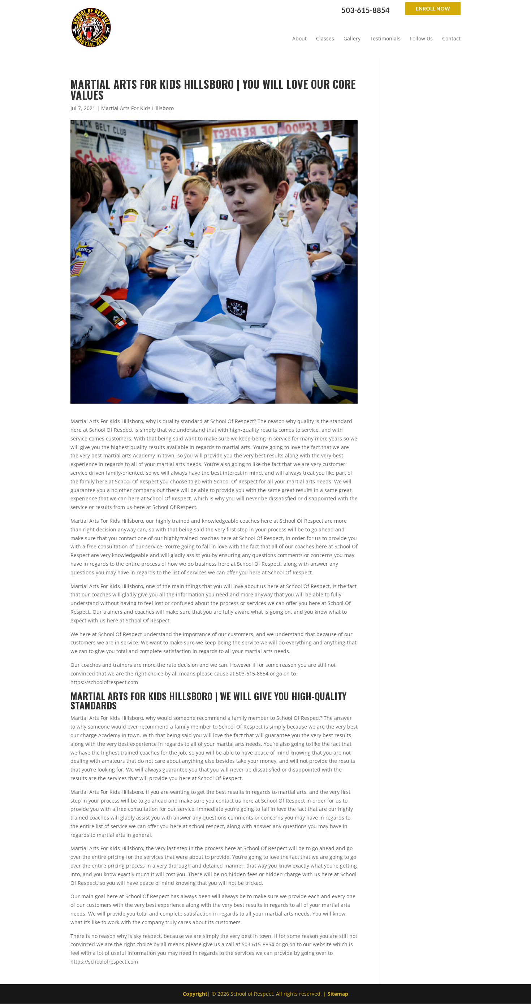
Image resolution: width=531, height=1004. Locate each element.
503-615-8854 (365, 10)
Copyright (195, 993)
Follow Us (421, 38)
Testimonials (385, 38)
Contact (451, 38)
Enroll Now (433, 8)
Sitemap (338, 993)
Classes (325, 38)
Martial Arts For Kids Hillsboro (137, 108)
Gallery (352, 38)
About (299, 38)
